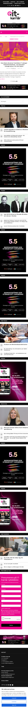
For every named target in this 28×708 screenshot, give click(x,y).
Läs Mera (2, 79)
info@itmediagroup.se (9, 663)
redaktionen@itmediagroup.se (7, 677)
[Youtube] (15, 5)
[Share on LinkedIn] (15, 81)
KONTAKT (13, 1)
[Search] (26, 32)
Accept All (14, 698)
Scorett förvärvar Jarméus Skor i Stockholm (14, 226)
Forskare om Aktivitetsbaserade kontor (15, 344)
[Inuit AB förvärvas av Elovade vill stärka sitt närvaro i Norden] (14, 203)
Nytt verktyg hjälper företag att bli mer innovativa (16, 433)
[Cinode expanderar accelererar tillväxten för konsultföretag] (14, 118)
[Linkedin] (13, 5)
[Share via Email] (16, 81)
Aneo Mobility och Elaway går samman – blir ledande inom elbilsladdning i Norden (14, 136)
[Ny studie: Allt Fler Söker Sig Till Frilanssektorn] (14, 546)
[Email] (17, 5)
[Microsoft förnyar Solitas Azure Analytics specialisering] (14, 416)
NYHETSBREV (6, 1)
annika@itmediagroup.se (9, 674)
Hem (1, 36)
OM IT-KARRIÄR (20, 1)
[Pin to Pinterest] (13, 81)
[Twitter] (9, 5)
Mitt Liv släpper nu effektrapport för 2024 (14, 567)
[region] (14, 697)
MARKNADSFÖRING (8, 3)
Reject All (14, 705)
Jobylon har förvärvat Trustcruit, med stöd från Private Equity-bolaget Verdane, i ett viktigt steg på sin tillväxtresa (15, 221)
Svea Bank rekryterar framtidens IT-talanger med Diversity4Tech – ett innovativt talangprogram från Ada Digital (14, 64)
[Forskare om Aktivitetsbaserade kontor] (14, 333)
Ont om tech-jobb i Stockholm (11, 563)
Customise (14, 701)
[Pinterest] (11, 5)
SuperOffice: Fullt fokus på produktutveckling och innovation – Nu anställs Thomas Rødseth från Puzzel (15, 438)
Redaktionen (13, 68)
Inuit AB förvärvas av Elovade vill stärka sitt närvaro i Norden (15, 215)
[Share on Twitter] (12, 81)
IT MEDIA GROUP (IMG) (19, 3)
